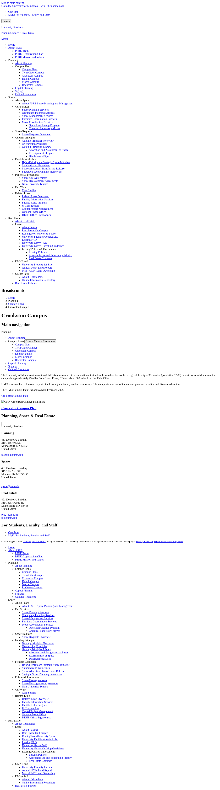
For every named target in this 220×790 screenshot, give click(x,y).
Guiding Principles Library (36, 649)
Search (6, 21)
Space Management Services (37, 618)
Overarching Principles (34, 646)
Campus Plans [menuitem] (29, 69)
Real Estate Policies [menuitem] (25, 283)
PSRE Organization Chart (29, 556)
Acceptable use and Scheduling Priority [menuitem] (50, 255)
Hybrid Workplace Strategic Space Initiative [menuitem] (46, 162)
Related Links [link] (22, 193)
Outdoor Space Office (34, 714)
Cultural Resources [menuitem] (25, 94)
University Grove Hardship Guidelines (43, 748)
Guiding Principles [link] (25, 137)
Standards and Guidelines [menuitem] (36, 165)
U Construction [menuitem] (30, 205)
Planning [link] (13, 60)
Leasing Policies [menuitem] (38, 252)
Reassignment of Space (41, 655)
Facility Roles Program (34, 705)
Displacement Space (40, 658)
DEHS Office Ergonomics (36, 717)
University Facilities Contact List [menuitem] (40, 236)
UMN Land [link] (21, 261)
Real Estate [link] (14, 218)
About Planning (16, 337)
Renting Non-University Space (39, 736)
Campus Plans (16, 303)
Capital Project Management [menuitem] (37, 208)
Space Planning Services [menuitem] (35, 109)
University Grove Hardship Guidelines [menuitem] (43, 245)
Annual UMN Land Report (37, 770)
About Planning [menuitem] (23, 63)
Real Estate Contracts (40, 760)
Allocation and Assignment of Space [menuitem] (48, 149)
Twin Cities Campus (26, 347)
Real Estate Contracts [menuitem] (40, 258)
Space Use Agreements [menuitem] (34, 177)
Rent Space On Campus (35, 733)
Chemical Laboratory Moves (44, 630)
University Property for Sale (37, 767)
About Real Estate (25, 723)
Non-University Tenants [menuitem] (35, 184)
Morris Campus (23, 356)
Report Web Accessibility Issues (168, 541)
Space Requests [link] (23, 131)
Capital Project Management (37, 711)
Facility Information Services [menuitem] (37, 199)
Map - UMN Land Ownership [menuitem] (38, 270)
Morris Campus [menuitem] (30, 81)
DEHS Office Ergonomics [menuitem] (36, 214)
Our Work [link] (20, 187)
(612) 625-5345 (10, 514)
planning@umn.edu (12, 454)
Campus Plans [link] (23, 66)
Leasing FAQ (29, 742)
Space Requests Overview (36, 637)
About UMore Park (32, 779)
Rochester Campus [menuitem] (32, 84)
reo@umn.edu (9, 517)
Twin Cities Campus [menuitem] (33, 72)
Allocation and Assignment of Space (48, 652)
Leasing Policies (38, 754)
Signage (12, 366)
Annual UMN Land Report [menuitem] (37, 267)
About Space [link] (22, 100)
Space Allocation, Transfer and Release (43, 671)
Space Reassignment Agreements (40, 683)
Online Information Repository (38, 782)
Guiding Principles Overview (38, 643)
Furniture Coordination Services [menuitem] (39, 119)
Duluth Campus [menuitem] (30, 78)
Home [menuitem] (11, 44)
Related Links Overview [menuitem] (35, 196)
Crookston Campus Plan (14, 395)
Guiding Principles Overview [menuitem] (38, 140)
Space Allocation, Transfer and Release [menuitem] (43, 168)
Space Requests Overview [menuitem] (36, 134)
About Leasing (30, 729)
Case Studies (29, 692)
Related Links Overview (35, 698)
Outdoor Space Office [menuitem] (34, 211)
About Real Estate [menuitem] (25, 221)
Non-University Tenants (35, 686)
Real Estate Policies (25, 785)
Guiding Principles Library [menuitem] (36, 146)
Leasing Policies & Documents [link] (39, 249)
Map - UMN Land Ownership (38, 773)
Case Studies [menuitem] (29, 190)
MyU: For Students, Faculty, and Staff (29, 14)
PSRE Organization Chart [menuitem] (29, 53)
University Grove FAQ (34, 745)
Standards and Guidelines (36, 667)
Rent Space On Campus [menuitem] (35, 230)
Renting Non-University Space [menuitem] (39, 233)
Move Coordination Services (37, 624)
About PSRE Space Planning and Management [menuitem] (47, 103)
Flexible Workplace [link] (25, 159)
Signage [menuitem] (19, 91)
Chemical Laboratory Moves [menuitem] (44, 128)
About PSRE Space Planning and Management (47, 606)
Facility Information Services (37, 702)
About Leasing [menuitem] (30, 227)
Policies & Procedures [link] (27, 174)
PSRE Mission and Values (29, 559)
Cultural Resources (18, 369)
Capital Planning (17, 363)
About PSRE (15, 550)
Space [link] (11, 97)
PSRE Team (22, 553)
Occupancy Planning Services (38, 615)
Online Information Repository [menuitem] (38, 280)
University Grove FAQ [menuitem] (34, 242)
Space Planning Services (35, 612)
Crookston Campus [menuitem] (32, 75)
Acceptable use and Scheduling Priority (50, 757)
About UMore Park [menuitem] (32, 276)
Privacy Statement (144, 541)
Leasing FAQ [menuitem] (29, 239)
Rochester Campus (25, 360)
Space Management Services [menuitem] (37, 115)
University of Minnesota (34, 541)
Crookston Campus (25, 350)
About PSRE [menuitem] (15, 47)
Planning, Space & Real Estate (18, 32)
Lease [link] (18, 224)
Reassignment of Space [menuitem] (41, 153)
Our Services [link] (22, 106)
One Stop (13, 11)
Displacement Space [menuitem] (40, 156)
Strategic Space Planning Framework (42, 674)
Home (11, 297)
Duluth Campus (23, 353)
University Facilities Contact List (40, 739)
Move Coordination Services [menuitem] (37, 122)
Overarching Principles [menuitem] (34, 143)
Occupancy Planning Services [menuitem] (38, 112)
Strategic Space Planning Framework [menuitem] (42, 171)
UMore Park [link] (22, 273)
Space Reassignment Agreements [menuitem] (40, 180)
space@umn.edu (10, 486)
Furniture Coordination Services (39, 621)
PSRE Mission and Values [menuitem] (29, 57)
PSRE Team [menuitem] (22, 50)
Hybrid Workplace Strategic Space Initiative (46, 664)
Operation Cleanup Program (44, 627)
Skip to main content (12, 2)
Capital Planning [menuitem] (24, 88)
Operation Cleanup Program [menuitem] (44, 125)
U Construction (30, 708)
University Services (12, 27)
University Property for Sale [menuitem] (37, 264)
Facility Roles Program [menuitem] (34, 202)
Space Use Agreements (34, 680)
